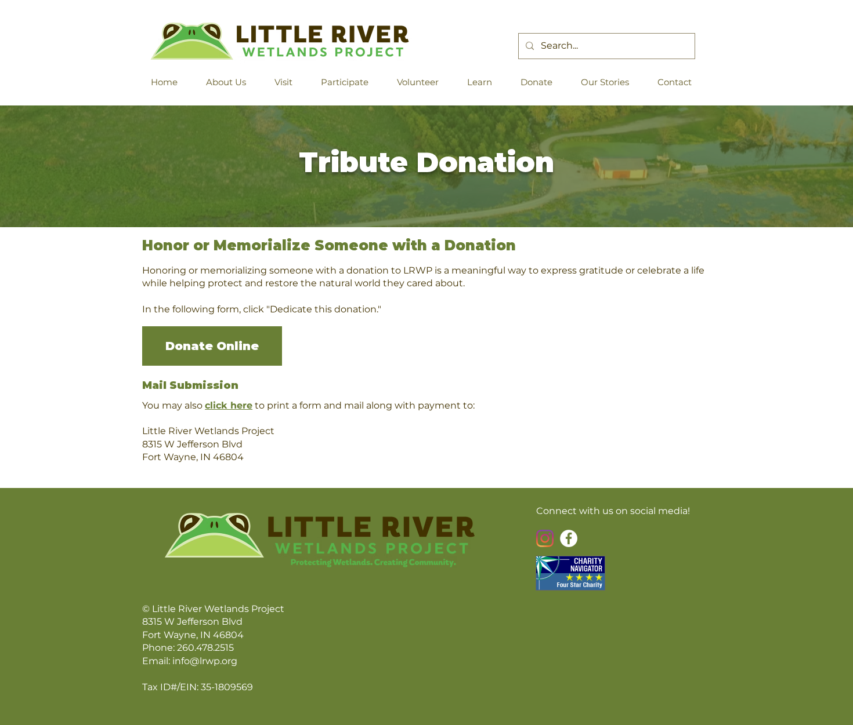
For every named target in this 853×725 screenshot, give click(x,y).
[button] (231, 82)
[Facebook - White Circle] (568, 538)
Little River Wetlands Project (218, 608)
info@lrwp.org (204, 660)
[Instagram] (545, 538)
